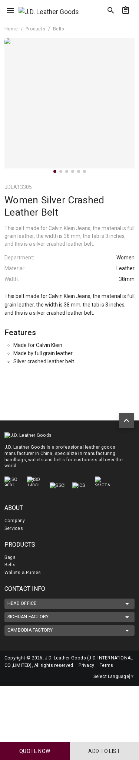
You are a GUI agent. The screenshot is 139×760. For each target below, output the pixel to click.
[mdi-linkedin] (9, 676)
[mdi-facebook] (25, 676)
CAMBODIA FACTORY (30, 630)
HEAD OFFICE (21, 603)
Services (13, 528)
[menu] (10, 10)
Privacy (86, 665)
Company (14, 520)
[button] (54, 171)
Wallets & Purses (22, 572)
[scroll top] (126, 420)
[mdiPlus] (130, 24)
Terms (106, 665)
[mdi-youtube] (40, 676)
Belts (10, 564)
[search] (110, 10)
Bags (10, 557)
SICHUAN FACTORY (28, 616)
